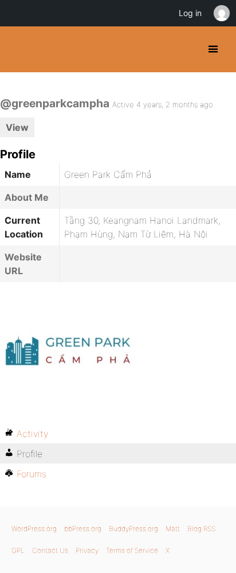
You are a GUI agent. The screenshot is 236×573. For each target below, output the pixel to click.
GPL (18, 550)
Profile (29, 453)
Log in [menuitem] (190, 13)
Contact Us (50, 550)
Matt (173, 528)
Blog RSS (201, 528)
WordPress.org (34, 528)
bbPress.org (82, 528)
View (17, 127)
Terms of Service (132, 550)
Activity (32, 433)
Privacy (87, 550)
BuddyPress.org (18, 49)
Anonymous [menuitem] (221, 13)
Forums (31, 474)
